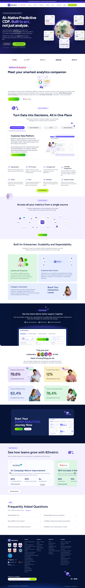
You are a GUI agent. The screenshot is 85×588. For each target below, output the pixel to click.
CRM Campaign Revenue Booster (31, 555)
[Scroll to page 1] (40, 485)
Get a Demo (7, 44)
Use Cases (51, 544)
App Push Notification (29, 564)
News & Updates (40, 547)
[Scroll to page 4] (44, 485)
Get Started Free (20, 44)
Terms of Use (74, 586)
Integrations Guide (52, 546)
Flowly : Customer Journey (30, 546)
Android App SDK (28, 568)
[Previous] (10, 473)
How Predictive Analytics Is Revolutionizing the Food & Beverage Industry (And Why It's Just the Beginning (66, 553)
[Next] (75, 473)
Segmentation (27, 562)
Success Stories (52, 543)
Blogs (50, 541)
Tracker (26, 550)
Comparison (51, 553)
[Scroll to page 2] (41, 485)
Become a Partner (40, 541)
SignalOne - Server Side (29, 549)
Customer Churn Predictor (30, 552)
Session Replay (28, 556)
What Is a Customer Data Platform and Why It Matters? (66, 543)
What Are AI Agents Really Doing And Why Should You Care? (66, 548)
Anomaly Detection (29, 558)
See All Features (42, 190)
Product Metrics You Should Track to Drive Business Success (65, 563)
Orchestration (27, 547)
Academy (51, 552)
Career (38, 543)
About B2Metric (40, 544)
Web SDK (26, 565)
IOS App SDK (27, 567)
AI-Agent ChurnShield (29, 553)
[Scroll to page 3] (43, 485)
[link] (55, 1)
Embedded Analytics (29, 559)
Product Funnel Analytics (30, 561)
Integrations (51, 547)
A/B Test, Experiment (29, 544)
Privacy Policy (51, 549)
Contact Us (39, 546)
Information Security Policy (54, 550)
